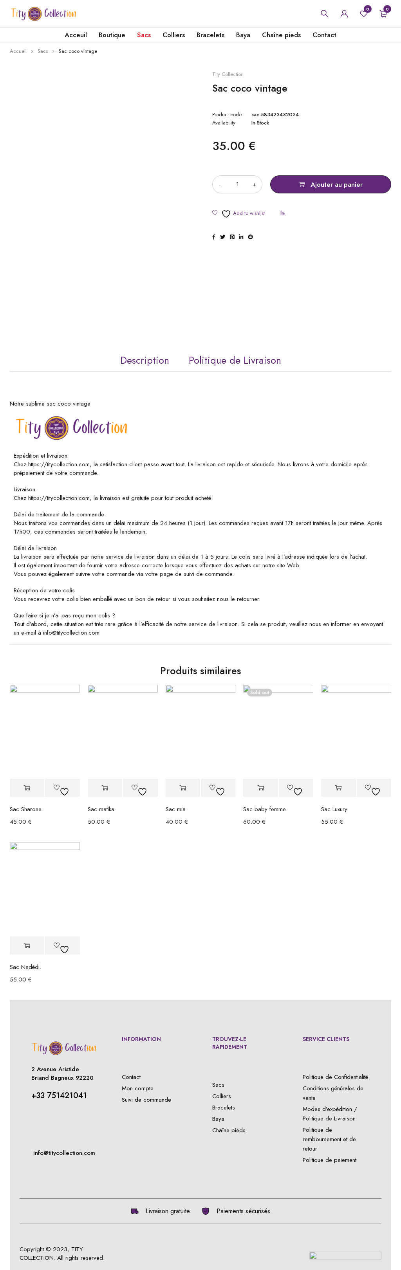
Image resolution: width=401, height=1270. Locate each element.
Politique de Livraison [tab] (235, 360)
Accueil (18, 51)
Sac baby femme (264, 809)
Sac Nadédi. (25, 967)
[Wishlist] (238, 214)
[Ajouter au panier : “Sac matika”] (105, 788)
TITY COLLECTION (51, 1253)
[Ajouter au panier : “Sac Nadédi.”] (27, 945)
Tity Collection (228, 74)
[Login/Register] (344, 13)
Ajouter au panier (337, 184)
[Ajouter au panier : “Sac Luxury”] (338, 788)
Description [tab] (144, 360)
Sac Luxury (334, 809)
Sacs (43, 51)
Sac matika (101, 809)
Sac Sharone (26, 809)
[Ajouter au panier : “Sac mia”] (183, 788)
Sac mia (176, 809)
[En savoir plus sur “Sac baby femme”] (260, 788)
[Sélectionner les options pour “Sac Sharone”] (27, 788)
